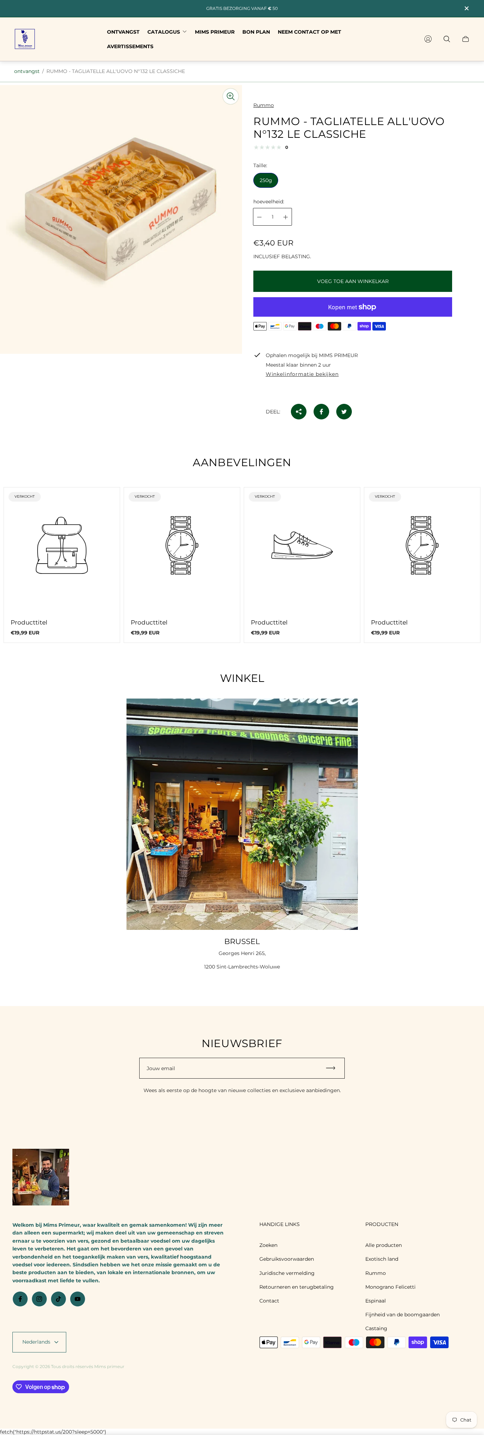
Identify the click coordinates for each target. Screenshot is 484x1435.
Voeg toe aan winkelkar (353, 281)
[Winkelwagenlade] (465, 39)
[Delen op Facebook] (321, 411)
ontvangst (27, 71)
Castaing (376, 1328)
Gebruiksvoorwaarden (286, 1259)
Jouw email (161, 1068)
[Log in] (428, 39)
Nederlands (36, 1342)
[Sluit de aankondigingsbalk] (466, 8)
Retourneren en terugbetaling (296, 1287)
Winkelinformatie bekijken (302, 374)
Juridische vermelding (287, 1273)
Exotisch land (381, 1259)
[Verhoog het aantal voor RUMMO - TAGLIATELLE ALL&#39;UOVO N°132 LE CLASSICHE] (286, 217)
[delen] (298, 411)
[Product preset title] (62, 545)
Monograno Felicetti (390, 1287)
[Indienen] (333, 1068)
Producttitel (29, 622)
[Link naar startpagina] (40, 1178)
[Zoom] (230, 96)
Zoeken (268, 1245)
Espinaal (375, 1301)
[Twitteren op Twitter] (344, 411)
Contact (269, 1301)
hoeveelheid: (268, 202)
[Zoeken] (447, 39)
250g (266, 180)
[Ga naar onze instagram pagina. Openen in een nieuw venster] (39, 1299)
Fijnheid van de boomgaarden (402, 1314)
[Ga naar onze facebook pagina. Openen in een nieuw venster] (20, 1299)
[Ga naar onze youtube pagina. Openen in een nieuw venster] (77, 1299)
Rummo (375, 1273)
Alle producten (383, 1245)
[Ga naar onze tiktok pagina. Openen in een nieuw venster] (58, 1299)
